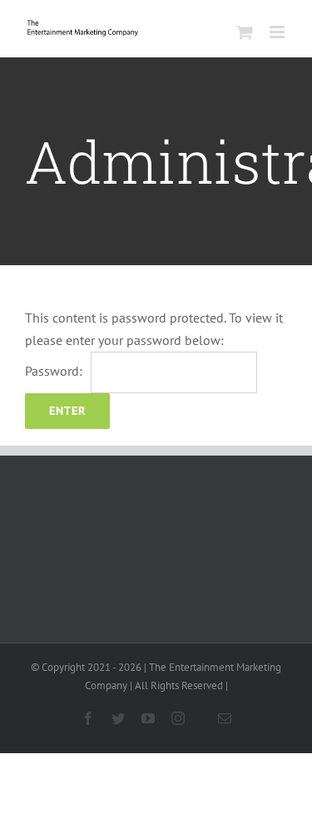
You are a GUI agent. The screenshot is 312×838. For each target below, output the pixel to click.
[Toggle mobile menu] (278, 32)
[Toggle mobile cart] (244, 32)
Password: (53, 370)
